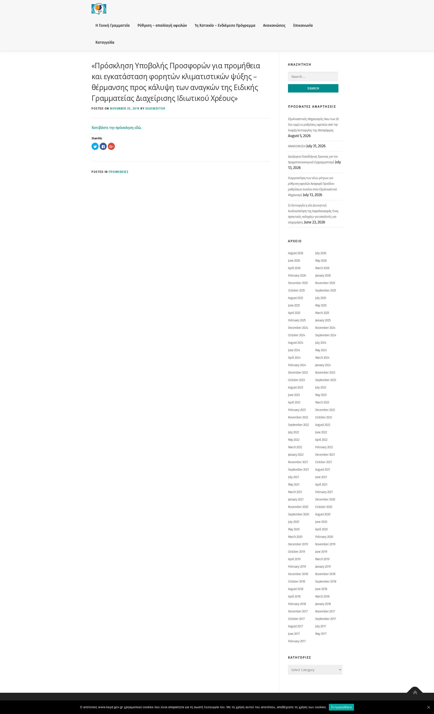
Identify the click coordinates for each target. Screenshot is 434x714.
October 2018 (296, 582)
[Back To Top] (415, 693)
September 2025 (325, 290)
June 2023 (294, 395)
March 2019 (322, 559)
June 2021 (321, 477)
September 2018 (325, 582)
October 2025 (296, 290)
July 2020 (293, 522)
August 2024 (295, 343)
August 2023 (295, 387)
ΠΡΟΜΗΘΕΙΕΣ (118, 171)
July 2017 (320, 626)
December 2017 (298, 611)
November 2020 (298, 507)
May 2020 (294, 529)
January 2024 (323, 365)
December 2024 (298, 328)
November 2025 (325, 283)
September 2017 (325, 619)
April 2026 (294, 268)
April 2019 (294, 559)
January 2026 (323, 276)
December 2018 (298, 574)
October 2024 (296, 335)
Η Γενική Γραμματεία (112, 25)
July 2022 (293, 432)
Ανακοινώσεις (274, 25)
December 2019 (298, 544)
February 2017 (297, 641)
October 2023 (296, 380)
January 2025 (322, 320)
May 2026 (321, 261)
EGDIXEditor (155, 108)
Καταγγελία (104, 42)
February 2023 (297, 410)
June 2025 (294, 305)
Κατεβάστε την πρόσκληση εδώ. (116, 127)
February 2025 (297, 320)
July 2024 (320, 343)
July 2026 (320, 253)
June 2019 (321, 552)
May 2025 (320, 305)
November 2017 (325, 611)
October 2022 (323, 417)
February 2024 (297, 365)
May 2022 (293, 440)
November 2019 (325, 544)
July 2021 (293, 477)
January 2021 (295, 499)
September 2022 (298, 425)
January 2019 (323, 567)
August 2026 (295, 253)
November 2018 (325, 574)
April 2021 (321, 484)
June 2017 (294, 634)
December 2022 (325, 410)
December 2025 (298, 283)
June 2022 (321, 432)
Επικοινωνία (303, 25)
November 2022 (298, 417)
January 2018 (323, 604)
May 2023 (320, 395)
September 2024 (325, 335)
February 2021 (324, 492)
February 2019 (297, 567)
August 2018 (295, 589)
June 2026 (294, 261)
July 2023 (320, 387)
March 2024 (322, 358)
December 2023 (298, 373)
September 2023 (325, 380)
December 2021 (325, 455)
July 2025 (320, 298)
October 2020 (323, 507)
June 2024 (294, 350)
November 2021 (298, 462)
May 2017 (320, 634)
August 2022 (322, 425)
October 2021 (323, 462)
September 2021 (298, 470)
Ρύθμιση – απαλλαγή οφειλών (162, 25)
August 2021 (322, 470)
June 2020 (321, 522)
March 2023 (322, 402)
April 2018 (294, 596)
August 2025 (295, 298)
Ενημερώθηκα (341, 707)
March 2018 (322, 596)
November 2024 (325, 328)
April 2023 (294, 402)
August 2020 (322, 514)
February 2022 (324, 447)
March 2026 (322, 268)
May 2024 (321, 350)
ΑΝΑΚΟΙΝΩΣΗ (296, 146)
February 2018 (297, 604)
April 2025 (294, 313)
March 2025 (322, 313)
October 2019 (296, 552)
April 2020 (321, 529)
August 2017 (295, 626)
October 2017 (296, 619)
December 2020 (325, 499)
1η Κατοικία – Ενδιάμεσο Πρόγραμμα (225, 25)
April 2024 (294, 358)
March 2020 (295, 537)
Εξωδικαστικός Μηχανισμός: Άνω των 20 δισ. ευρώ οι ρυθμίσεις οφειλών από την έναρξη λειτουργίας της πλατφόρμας (313, 124)
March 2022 (295, 447)
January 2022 (295, 455)
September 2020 (298, 514)
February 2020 (324, 537)
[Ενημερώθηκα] (428, 707)
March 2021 (295, 492)
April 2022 (321, 440)
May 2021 (293, 484)
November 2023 (325, 373)
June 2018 (321, 589)
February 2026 (297, 276)
